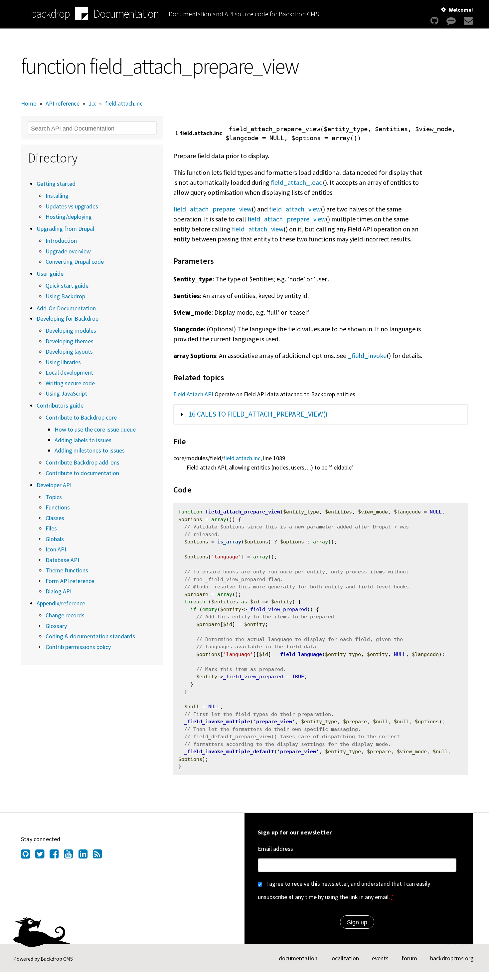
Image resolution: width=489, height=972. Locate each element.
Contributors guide (60, 405)
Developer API (54, 485)
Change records (65, 615)
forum (409, 958)
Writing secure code (70, 383)
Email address (275, 848)
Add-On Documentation (66, 308)
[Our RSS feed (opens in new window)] (100, 855)
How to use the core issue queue (95, 429)
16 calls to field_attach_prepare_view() (258, 414)
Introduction (61, 240)
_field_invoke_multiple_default (229, 752)
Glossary (56, 626)
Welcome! (461, 9)
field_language (301, 654)
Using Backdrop (65, 296)
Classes (55, 518)
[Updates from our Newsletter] (467, 20)
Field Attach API (193, 394)
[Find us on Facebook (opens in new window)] (57, 855)
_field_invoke (367, 355)
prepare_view (274, 722)
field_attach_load (297, 182)
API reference (63, 103)
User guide (50, 273)
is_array (229, 542)
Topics (54, 497)
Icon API (56, 549)
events (380, 958)
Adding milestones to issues (90, 450)
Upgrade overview (68, 251)
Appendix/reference (61, 603)
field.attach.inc (123, 103)
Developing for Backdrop (67, 318)
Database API (62, 560)
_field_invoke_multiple (217, 722)
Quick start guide (67, 285)
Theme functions (67, 570)
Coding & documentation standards (90, 636)
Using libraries (63, 362)
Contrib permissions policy (78, 647)
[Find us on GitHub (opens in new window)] (28, 855)
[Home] (81, 14)
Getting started (56, 183)
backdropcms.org (452, 958)
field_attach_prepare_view (212, 209)
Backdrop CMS (57, 958)
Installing (57, 195)
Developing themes (69, 341)
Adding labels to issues (83, 440)
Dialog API (59, 591)
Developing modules (71, 330)
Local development (69, 372)
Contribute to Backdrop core (81, 417)
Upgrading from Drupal (65, 228)
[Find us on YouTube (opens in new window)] (71, 855)
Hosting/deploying (69, 216)
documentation (298, 958)
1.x (92, 103)
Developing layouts (69, 351)
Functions (58, 507)
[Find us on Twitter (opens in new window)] (42, 855)
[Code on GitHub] (434, 20)
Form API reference (70, 581)
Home (28, 103)
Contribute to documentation (82, 473)
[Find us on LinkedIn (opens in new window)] (86, 855)
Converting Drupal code (75, 261)
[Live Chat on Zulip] (451, 20)
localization (344, 958)
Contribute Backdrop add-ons (82, 462)
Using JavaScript (66, 393)
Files (51, 528)
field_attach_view (295, 209)
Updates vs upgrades (72, 206)
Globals (55, 539)
